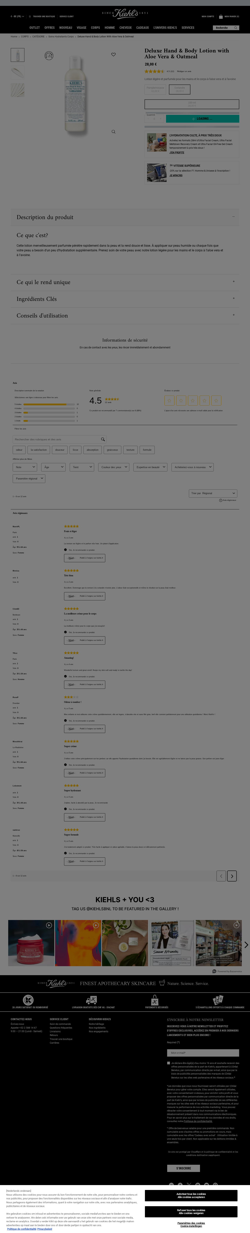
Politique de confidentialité (21, 1229)
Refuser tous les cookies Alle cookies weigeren (191, 1212)
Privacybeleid (44, 1229)
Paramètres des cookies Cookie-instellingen (191, 1225)
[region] (125, 1209)
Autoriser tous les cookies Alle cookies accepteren (191, 1196)
